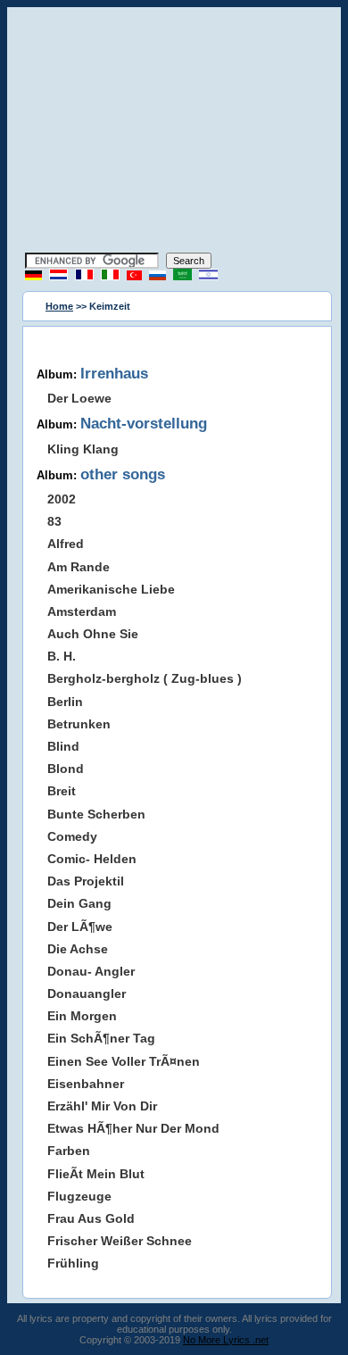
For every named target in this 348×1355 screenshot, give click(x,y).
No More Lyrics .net (226, 1339)
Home (59, 306)
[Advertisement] (174, 132)
